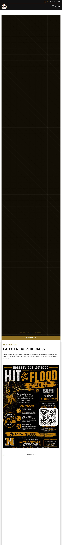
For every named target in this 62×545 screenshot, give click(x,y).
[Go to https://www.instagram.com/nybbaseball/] (45, 1)
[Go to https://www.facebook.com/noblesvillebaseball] (47, 1)
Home (28, 337)
